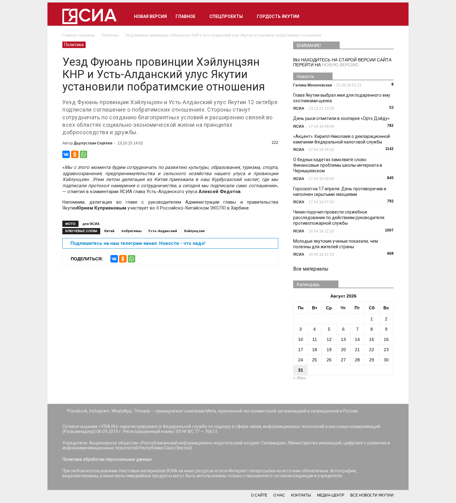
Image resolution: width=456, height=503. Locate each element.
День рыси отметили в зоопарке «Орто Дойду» (341, 118)
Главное (185, 16)
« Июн (299, 377)
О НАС (279, 495)
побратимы (131, 231)
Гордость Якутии (278, 16)
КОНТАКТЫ (301, 495)
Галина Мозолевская (312, 85)
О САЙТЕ (259, 495)
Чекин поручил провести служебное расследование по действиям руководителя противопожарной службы (338, 218)
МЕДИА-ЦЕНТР (330, 495)
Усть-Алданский (162, 231)
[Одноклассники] (74, 154)
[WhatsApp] (83, 154)
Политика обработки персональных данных (107, 459)
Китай (109, 231)
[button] (386, 16)
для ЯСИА (91, 224)
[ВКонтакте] (66, 154)
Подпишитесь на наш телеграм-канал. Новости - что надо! (137, 243)
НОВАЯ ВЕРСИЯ (150, 16)
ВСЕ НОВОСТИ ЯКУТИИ (372, 495)
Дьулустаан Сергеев (93, 143)
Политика (74, 44)
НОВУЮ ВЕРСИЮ (340, 64)
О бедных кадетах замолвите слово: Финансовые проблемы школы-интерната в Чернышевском (337, 165)
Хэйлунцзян (194, 231)
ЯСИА (298, 108)
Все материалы (311, 269)
